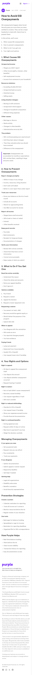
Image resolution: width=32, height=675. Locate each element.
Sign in (25, 3)
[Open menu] (20, 3)
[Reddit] (13, 670)
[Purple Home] (6, 3)
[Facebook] (3, 670)
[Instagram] (6, 670)
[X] (9, 670)
